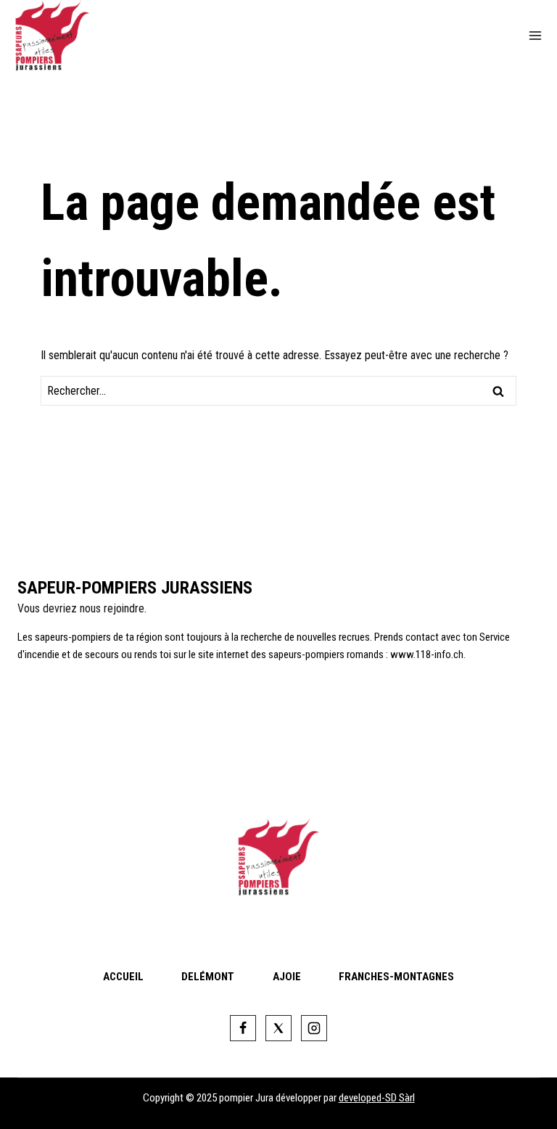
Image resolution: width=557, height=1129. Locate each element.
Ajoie (287, 976)
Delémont (207, 976)
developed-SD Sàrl (377, 1097)
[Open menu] (535, 35)
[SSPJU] (58, 36)
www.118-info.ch (426, 654)
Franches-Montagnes (396, 976)
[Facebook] (243, 1028)
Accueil (123, 976)
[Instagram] (314, 1028)
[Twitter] (278, 1028)
